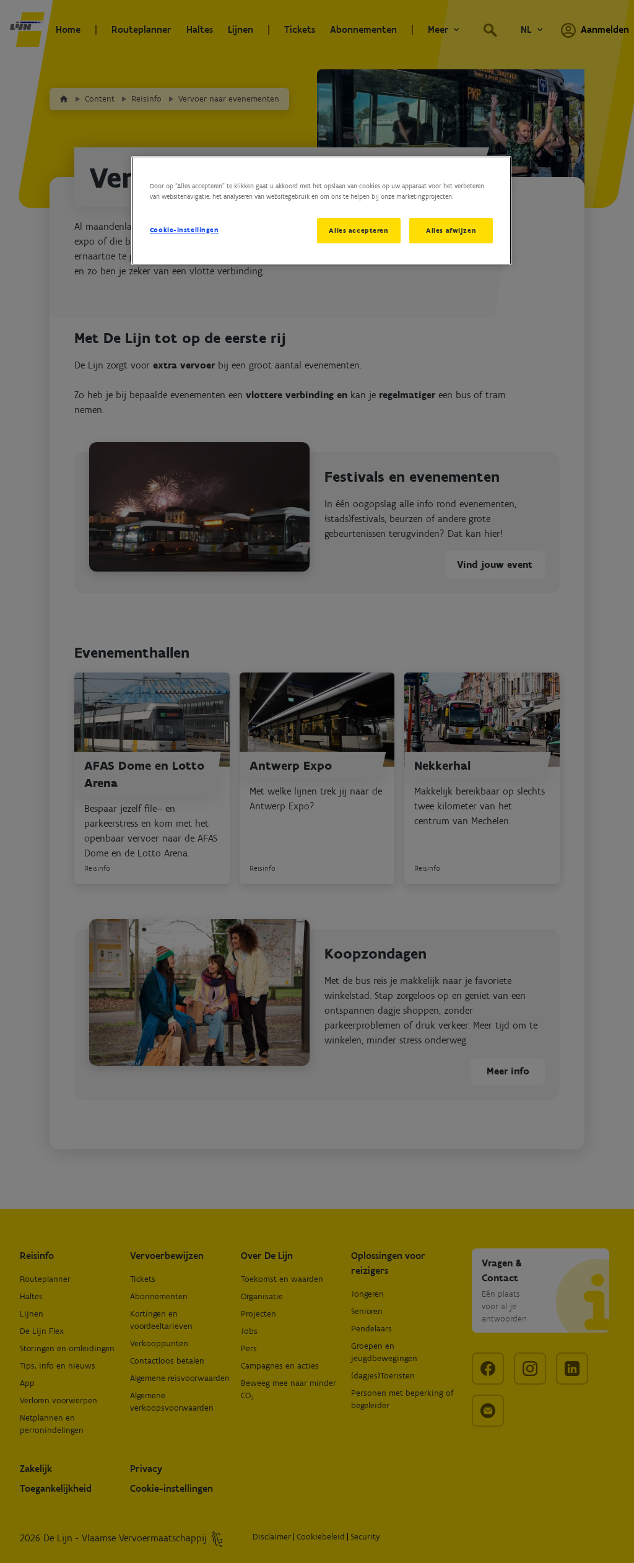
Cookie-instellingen (184, 229)
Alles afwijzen (451, 230)
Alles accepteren (358, 230)
